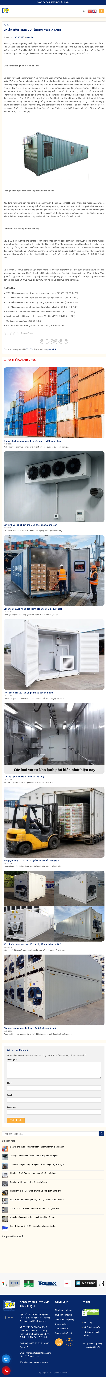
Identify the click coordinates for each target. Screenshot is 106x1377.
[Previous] (6, 1285)
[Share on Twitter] (52, 341)
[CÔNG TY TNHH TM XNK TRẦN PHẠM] (16, 11)
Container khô (61, 1328)
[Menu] (101, 11)
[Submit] (101, 1133)
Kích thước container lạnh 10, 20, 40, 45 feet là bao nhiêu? (37, 1199)
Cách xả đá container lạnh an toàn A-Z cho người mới (34, 1208)
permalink (51, 349)
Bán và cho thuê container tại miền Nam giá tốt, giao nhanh (37, 1147)
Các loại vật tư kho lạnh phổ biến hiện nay (29, 1182)
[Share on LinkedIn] (66, 341)
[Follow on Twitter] (9, 1318)
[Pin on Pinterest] (61, 341)
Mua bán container (63, 1315)
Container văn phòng (64, 1319)
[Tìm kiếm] (84, 11)
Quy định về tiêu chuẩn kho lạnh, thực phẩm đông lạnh (34, 1155)
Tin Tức (7, 25)
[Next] (99, 1285)
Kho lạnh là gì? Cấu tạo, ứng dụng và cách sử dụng (33, 1173)
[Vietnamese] (90, 11)
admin (30, 37)
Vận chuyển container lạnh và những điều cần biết (32, 1217)
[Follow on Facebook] (5, 1318)
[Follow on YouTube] (12, 1318)
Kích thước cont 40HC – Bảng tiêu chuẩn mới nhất (33, 1226)
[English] (94, 11)
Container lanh (61, 1324)
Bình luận (12, 1059)
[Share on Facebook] (47, 341)
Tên (9, 1083)
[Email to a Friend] (56, 341)
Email (10, 1095)
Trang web (11, 1107)
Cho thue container (64, 1310)
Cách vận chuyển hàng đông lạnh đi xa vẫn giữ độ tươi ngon (37, 1164)
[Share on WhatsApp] (42, 341)
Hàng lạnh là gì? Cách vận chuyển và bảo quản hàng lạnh (35, 1191)
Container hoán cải (63, 1333)
